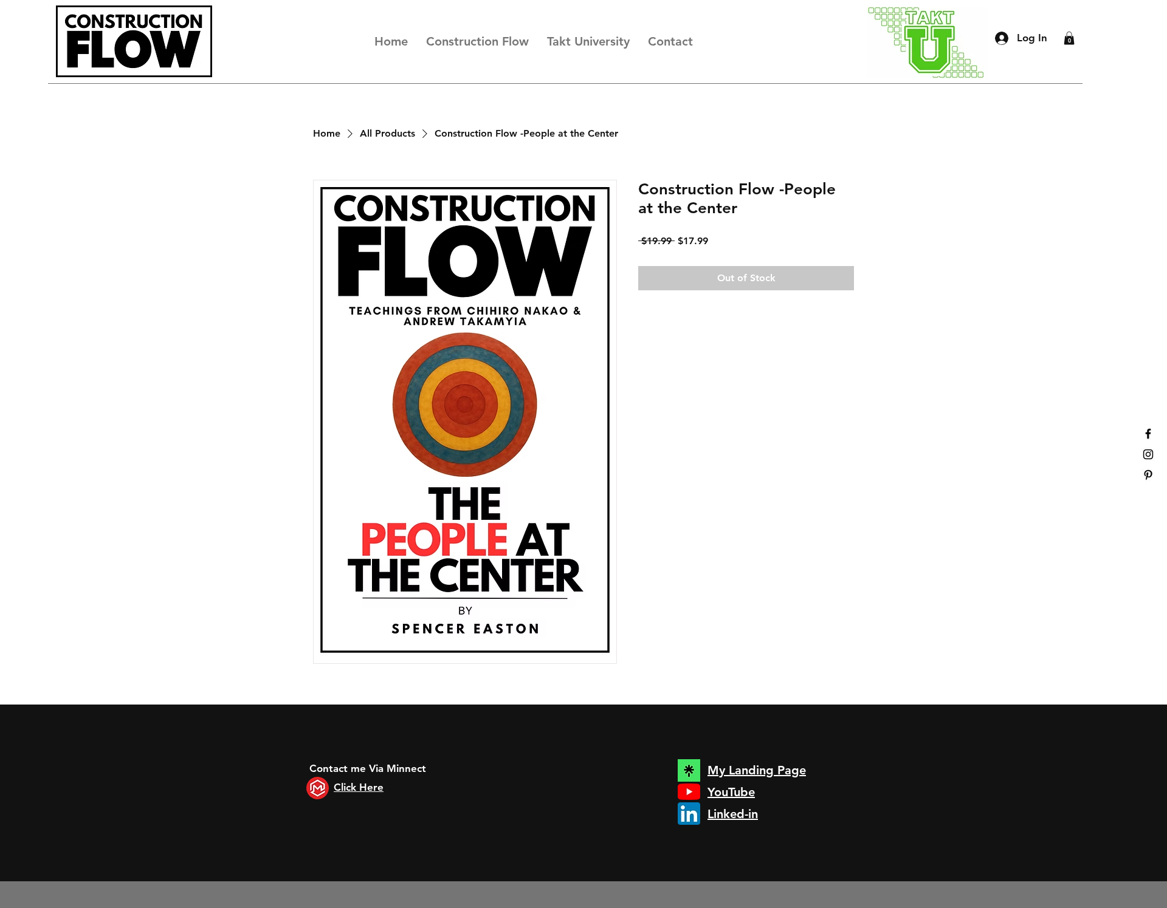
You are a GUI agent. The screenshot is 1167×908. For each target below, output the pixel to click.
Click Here (359, 787)
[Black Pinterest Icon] (1148, 475)
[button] (1069, 38)
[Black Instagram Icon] (1148, 454)
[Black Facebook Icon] (1148, 433)
